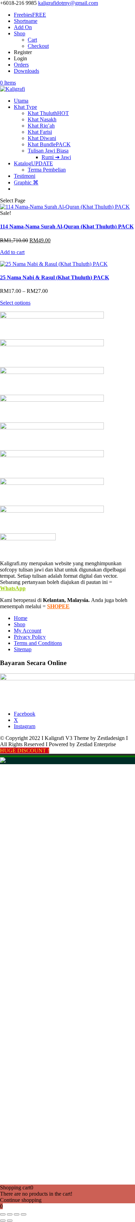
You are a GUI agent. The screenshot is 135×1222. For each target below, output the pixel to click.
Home (20, 618)
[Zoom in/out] (3, 1214)
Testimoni (24, 176)
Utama (21, 101)
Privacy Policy (30, 637)
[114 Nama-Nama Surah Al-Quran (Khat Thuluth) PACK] (65, 207)
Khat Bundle (49, 144)
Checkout (38, 46)
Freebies (30, 15)
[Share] (16, 1214)
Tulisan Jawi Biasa (48, 151)
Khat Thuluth (48, 113)
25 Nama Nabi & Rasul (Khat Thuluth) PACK (54, 277)
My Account (27, 631)
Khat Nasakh (42, 119)
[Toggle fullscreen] (9, 1214)
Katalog (33, 163)
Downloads (26, 71)
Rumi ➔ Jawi (56, 157)
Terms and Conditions (38, 643)
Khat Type (25, 107)
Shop (19, 33)
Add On (23, 27)
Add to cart (12, 252)
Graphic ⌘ (26, 182)
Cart (32, 40)
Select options (15, 303)
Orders (21, 65)
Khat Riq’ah (41, 126)
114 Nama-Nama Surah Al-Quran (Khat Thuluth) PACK (67, 226)
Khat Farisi (40, 132)
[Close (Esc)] (23, 1214)
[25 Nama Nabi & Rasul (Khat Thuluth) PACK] (54, 264)
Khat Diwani (42, 138)
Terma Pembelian (47, 170)
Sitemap (23, 649)
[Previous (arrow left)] (3, 1221)
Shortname (25, 21)
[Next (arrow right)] (9, 1221)
